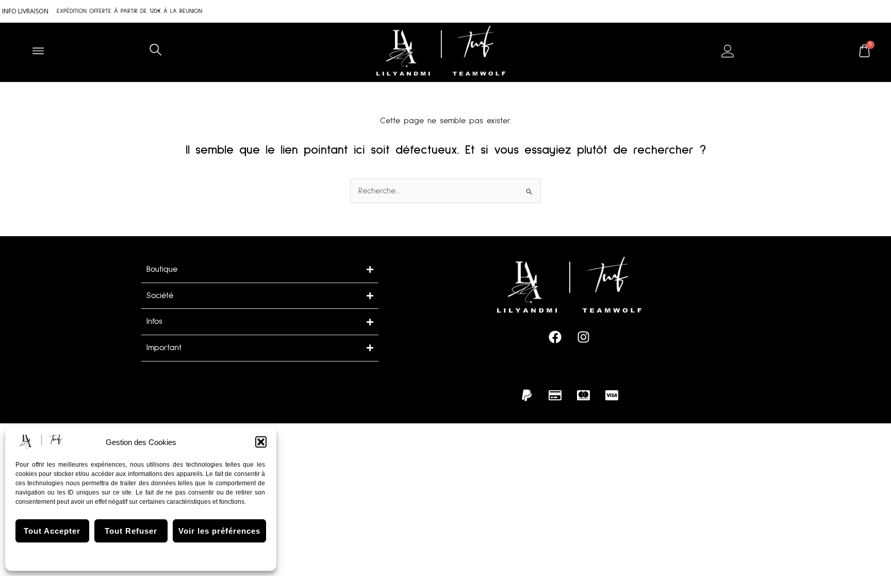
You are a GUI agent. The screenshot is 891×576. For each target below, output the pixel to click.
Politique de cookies (98, 555)
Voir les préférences (219, 530)
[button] (261, 442)
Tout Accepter (52, 530)
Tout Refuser (131, 530)
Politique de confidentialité (169, 555)
